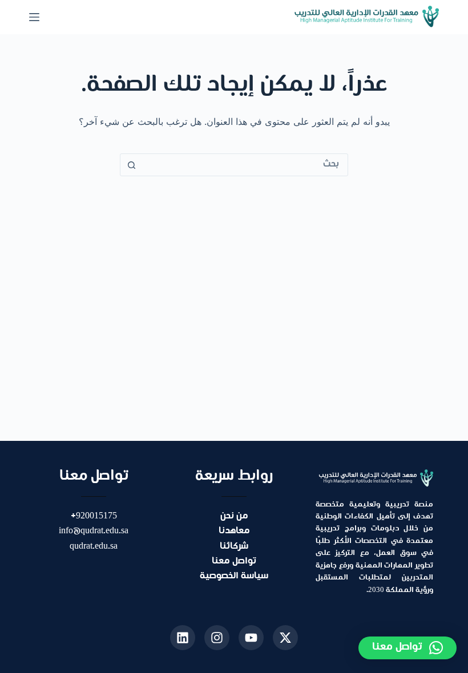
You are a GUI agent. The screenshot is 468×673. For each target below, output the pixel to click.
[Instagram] (216, 637)
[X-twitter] (285, 637)
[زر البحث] (131, 165)
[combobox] (245, 164)
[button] (407, 647)
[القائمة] (34, 17)
